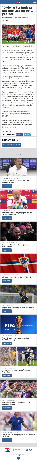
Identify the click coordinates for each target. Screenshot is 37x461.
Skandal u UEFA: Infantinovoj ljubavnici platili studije (16, 246)
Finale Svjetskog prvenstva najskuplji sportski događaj (16, 339)
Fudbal (18, 155)
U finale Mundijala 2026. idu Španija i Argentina (16, 371)
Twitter (28, 135)
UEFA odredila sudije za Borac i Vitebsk (16, 277)
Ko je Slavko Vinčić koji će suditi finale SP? (18, 308)
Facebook (20, 135)
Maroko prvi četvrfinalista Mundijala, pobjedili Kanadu (16, 403)
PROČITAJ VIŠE (7, 186)
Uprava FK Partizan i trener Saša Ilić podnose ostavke (15, 181)
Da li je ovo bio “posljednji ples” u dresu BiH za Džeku (18, 435)
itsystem (21, 455)
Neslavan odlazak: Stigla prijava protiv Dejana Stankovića (17, 213)
